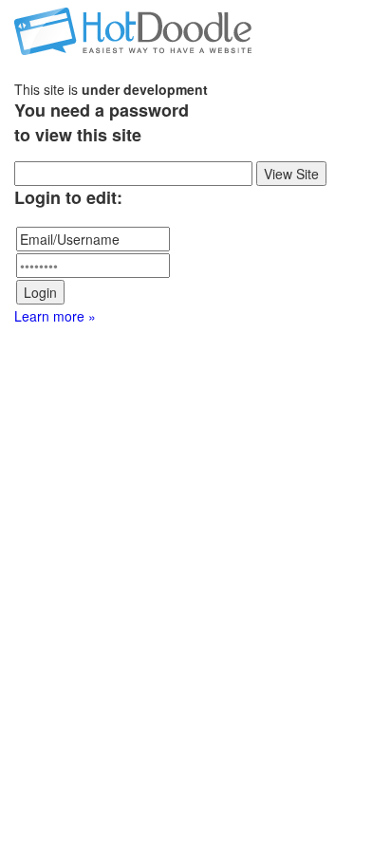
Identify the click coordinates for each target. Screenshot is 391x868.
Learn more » (55, 315)
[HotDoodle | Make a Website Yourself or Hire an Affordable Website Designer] (132, 28)
